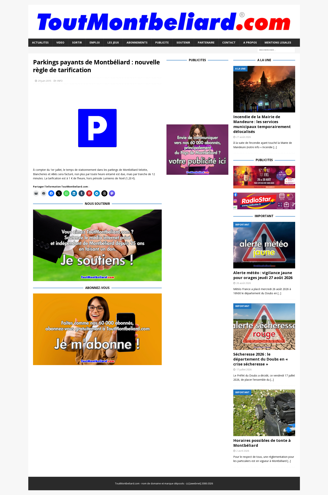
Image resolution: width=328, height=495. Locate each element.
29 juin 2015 (44, 80)
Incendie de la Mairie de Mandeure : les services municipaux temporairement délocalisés (262, 124)
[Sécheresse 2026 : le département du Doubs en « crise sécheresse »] (264, 326)
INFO (60, 80)
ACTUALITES (40, 42)
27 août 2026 (243, 137)
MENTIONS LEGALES (278, 42)
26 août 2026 (243, 283)
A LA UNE (264, 60)
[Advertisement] (198, 92)
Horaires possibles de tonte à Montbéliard (262, 443)
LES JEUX (113, 42)
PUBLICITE (162, 42)
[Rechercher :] (276, 49)
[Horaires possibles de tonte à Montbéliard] (264, 413)
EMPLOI (95, 42)
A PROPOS (250, 42)
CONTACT (229, 42)
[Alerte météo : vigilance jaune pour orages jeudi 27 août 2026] (264, 245)
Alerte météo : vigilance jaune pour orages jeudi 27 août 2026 (263, 275)
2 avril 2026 (242, 450)
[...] (275, 147)
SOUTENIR (183, 42)
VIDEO (60, 42)
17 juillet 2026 (244, 369)
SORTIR (77, 42)
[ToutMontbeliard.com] (164, 36)
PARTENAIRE (206, 42)
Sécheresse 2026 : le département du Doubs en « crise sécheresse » (260, 359)
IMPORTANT (264, 216)
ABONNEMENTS (137, 42)
